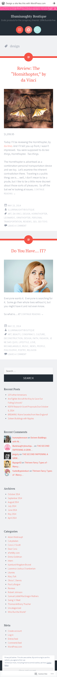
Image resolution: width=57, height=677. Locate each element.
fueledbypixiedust (20, 470)
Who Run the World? (17, 612)
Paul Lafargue (14, 584)
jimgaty (15, 454)
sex (35, 221)
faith (35, 338)
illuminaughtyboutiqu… (23, 446)
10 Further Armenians (17, 394)
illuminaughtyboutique (21, 209)
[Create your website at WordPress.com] (28, 3)
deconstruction (13, 338)
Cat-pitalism (13, 541)
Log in (10, 634)
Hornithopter (39, 213)
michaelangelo (12, 346)
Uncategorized (14, 608)
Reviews (11, 588)
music (25, 346)
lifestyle (24, 342)
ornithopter (23, 217)
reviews (27, 221)
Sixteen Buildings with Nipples (21, 418)
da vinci (17, 213)
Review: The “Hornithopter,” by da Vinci (28, 74)
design (26, 213)
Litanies (11, 572)
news (33, 346)
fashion (44, 338)
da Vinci (8, 146)
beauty (16, 334)
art (10, 213)
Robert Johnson (15, 592)
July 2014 (12, 506)
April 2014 (12, 518)
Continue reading (32, 314)
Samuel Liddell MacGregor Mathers (23, 596)
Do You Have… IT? (28, 251)
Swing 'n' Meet (14, 600)
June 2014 (12, 510)
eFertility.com (14, 552)
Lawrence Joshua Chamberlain (22, 568)
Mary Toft (12, 576)
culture (40, 334)
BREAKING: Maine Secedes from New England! (28, 414)
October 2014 (14, 494)
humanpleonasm (19, 437)
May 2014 (12, 514)
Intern (10, 560)
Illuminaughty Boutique (28, 16)
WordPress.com (15, 646)
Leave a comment (17, 225)
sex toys (43, 221)
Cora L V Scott (14, 545)
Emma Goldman (15, 556)
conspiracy (28, 334)
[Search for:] (28, 371)
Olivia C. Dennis (14, 580)
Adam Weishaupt (15, 537)
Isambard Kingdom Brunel (19, 564)
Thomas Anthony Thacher (19, 604)
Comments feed (15, 642)
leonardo (9, 217)
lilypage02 (16, 462)
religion (31, 350)
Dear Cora (12, 548)
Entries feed (13, 638)
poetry (22, 350)
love (32, 342)
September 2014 (15, 498)
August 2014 (13, 502)
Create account (15, 631)
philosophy (10, 350)
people (41, 346)
